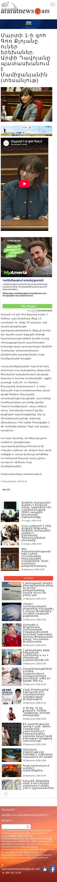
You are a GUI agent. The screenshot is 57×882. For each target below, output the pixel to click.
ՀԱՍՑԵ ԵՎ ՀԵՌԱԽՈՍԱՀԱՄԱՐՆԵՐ (25, 815)
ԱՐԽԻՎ (7, 820)
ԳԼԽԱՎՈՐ (8, 809)
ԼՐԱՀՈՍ (28, 578)
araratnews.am (9, 846)
